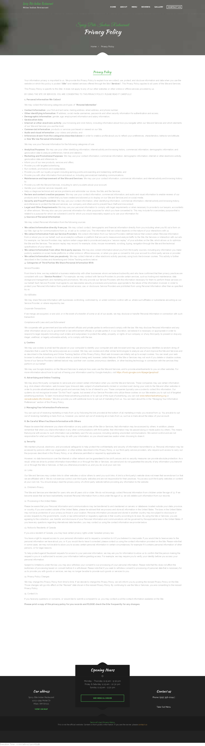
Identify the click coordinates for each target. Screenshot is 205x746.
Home (94, 46)
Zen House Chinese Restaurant (106, 735)
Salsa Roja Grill (101, 735)
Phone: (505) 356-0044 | (164, 697)
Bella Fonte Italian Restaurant (89, 735)
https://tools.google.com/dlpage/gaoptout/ (138, 372)
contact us (142, 725)
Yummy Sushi (99, 735)
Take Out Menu (164, 707)
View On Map (41, 709)
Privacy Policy (109, 722)
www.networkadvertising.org (153, 396)
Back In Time (94, 735)
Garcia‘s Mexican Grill (118, 735)
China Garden (96, 735)
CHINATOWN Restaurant (114, 735)
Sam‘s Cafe (110, 735)
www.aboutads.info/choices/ (38, 399)
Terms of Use (95, 722)
